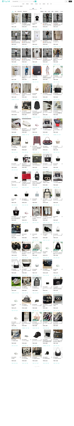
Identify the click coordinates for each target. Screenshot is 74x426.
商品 (33, 8)
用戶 (41, 8)
